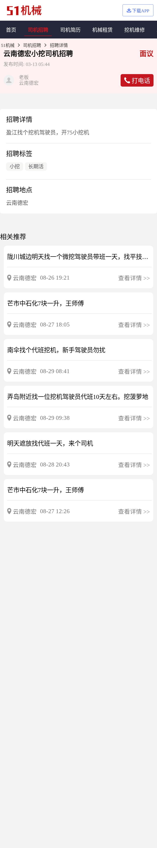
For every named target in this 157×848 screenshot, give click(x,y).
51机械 (8, 45)
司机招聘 (32, 45)
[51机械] (24, 10)
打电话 (141, 80)
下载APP (140, 10)
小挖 (38, 54)
